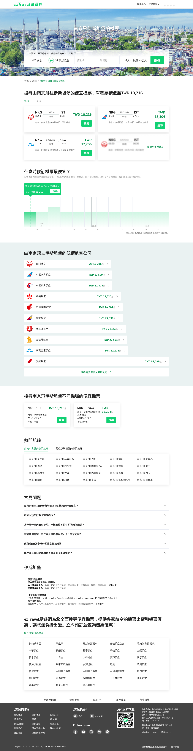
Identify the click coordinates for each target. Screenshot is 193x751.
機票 (34, 81)
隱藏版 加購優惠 (146, 643)
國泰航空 (142, 657)
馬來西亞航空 (63, 664)
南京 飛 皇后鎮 (37, 458)
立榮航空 (142, 650)
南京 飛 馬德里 (37, 472)
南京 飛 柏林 (62, 479)
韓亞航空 (85, 585)
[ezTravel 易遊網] (28, 4)
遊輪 (34, 719)
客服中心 (141, 4)
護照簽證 (18, 732)
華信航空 (115, 650)
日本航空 (34, 657)
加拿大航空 (62, 685)
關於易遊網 (50, 699)
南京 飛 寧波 (89, 479)
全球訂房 (54, 714)
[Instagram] (91, 731)
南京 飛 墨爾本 (145, 479)
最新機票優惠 (90, 643)
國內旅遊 (36, 723)
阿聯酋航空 (89, 678)
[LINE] (107, 731)
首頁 (26, 81)
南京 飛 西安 (143, 472)
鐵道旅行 (18, 728)
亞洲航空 (142, 664)
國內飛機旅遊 (38, 728)
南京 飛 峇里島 (145, 458)
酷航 (112, 664)
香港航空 (61, 678)
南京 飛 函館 (35, 479)
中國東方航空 (63, 671)
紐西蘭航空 (89, 685)
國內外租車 (55, 728)
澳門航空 (34, 678)
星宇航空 (88, 650)
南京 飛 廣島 (35, 465)
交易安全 (175, 746)
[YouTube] (83, 731)
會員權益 (74, 699)
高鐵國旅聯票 (38, 732)
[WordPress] (99, 731)
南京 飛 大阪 (62, 472)
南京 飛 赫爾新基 (65, 458)
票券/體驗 (19, 723)
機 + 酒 (53, 719)
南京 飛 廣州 (89, 458)
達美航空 (34, 685)
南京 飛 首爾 (116, 472)
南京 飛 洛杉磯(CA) (120, 479)
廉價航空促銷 (117, 643)
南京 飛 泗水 (116, 458)
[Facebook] (75, 731)
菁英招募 (144, 699)
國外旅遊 (18, 719)
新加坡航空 (73, 585)
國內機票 (36, 714)
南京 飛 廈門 (143, 465)
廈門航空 (142, 671)
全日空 (59, 657)
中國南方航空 (90, 671)
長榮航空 (61, 650)
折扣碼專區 (35, 643)
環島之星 (54, 723)
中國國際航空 (117, 671)
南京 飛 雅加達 (64, 465)
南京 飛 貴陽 (116, 465)
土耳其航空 (60, 585)
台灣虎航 (88, 664)
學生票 (59, 643)
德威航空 (34, 671)
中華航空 (34, 650)
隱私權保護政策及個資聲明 (154, 746)
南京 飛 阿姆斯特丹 (93, 465)
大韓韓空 (88, 657)
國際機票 (18, 714)
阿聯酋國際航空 (98, 585)
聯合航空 (142, 678)
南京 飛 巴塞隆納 (92, 472)
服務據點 (121, 699)
